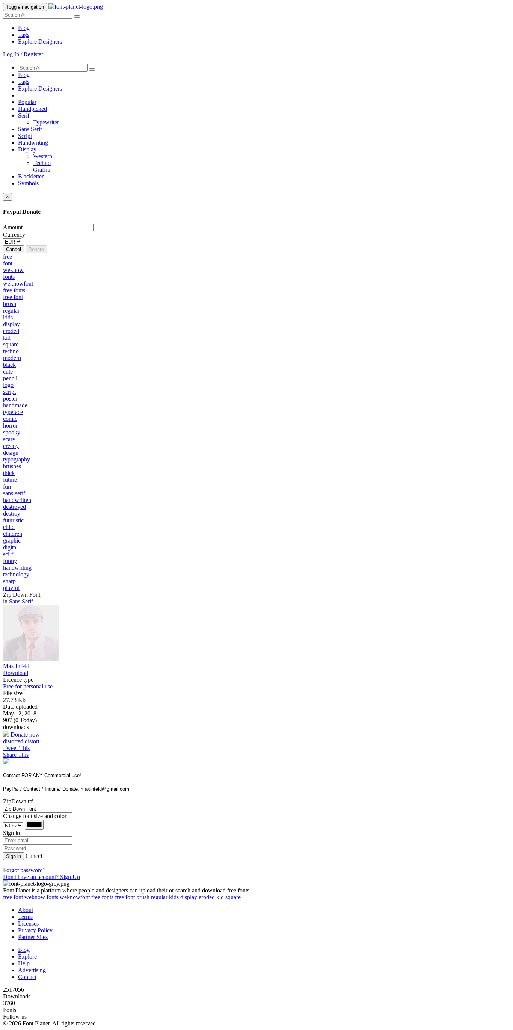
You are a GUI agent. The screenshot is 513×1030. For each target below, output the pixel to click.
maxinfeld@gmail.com (105, 789)
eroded (207, 897)
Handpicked (32, 109)
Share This (16, 755)
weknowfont (75, 897)
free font (125, 897)
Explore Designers (40, 41)
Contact (27, 977)
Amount (13, 227)
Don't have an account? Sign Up (41, 877)
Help (24, 963)
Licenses (28, 923)
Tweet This (16, 748)
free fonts (102, 897)
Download (15, 673)
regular (159, 897)
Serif (23, 115)
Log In (11, 54)
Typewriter (46, 122)
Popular (27, 102)
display (188, 897)
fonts (52, 897)
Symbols (28, 183)
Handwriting (33, 142)
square (233, 897)
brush (142, 897)
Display (27, 149)
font (18, 897)
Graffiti (41, 169)
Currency (14, 234)
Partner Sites (33, 937)
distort (32, 741)
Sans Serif (30, 129)
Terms (25, 917)
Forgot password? (24, 870)
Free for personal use (28, 686)
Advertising (32, 970)
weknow (34, 897)
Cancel (13, 249)
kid (220, 897)
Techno (42, 163)
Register (33, 54)
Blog (24, 28)
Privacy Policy (35, 930)
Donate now (25, 734)
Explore (27, 956)
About (25, 910)
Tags (23, 35)
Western (42, 156)
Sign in (13, 856)
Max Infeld (16, 666)
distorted (13, 741)
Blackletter (31, 176)
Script (25, 136)
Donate (36, 249)
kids (174, 897)
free (7, 897)
